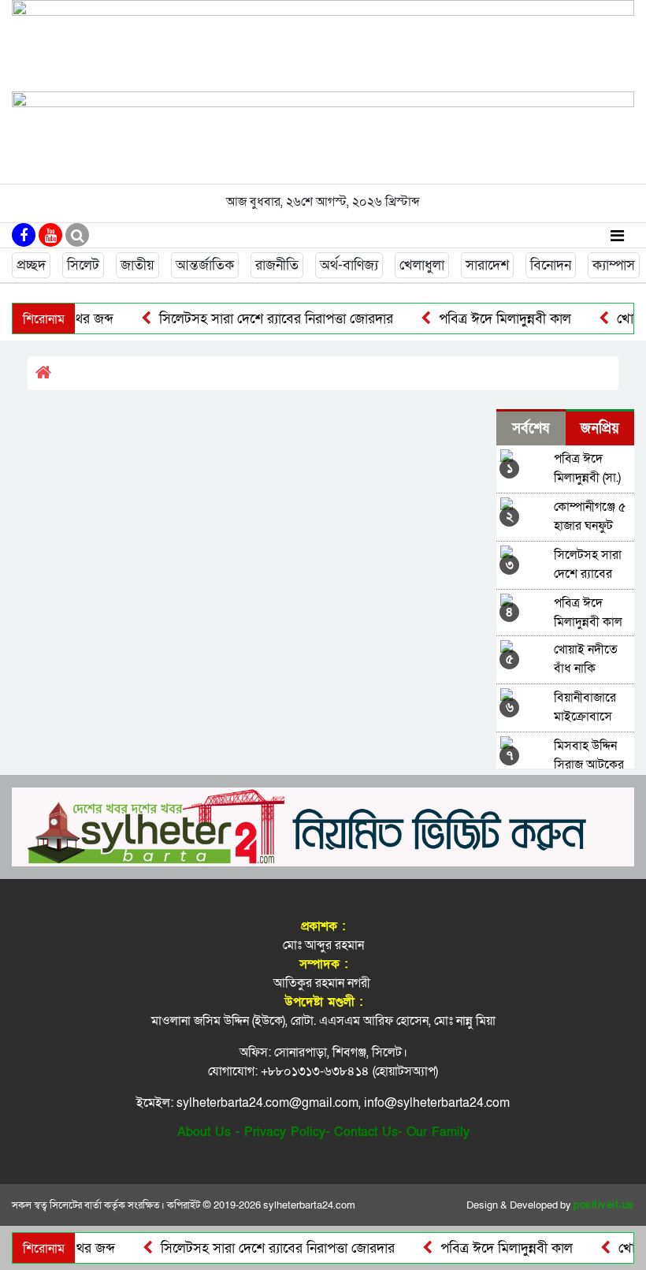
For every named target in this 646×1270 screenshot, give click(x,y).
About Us (204, 1132)
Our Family (438, 1132)
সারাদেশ (487, 265)
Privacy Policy (284, 1132)
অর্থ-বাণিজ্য (349, 265)
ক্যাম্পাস (613, 265)
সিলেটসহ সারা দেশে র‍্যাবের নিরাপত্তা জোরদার (261, 319)
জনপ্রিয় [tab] (600, 428)
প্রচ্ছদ (31, 265)
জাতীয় (137, 265)
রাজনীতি (277, 265)
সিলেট (83, 265)
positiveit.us (604, 1205)
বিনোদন (550, 265)
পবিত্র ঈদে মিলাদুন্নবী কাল (489, 319)
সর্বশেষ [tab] (530, 428)
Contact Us (366, 1132)
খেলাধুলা (421, 265)
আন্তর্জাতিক (205, 265)
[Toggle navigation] (617, 235)
